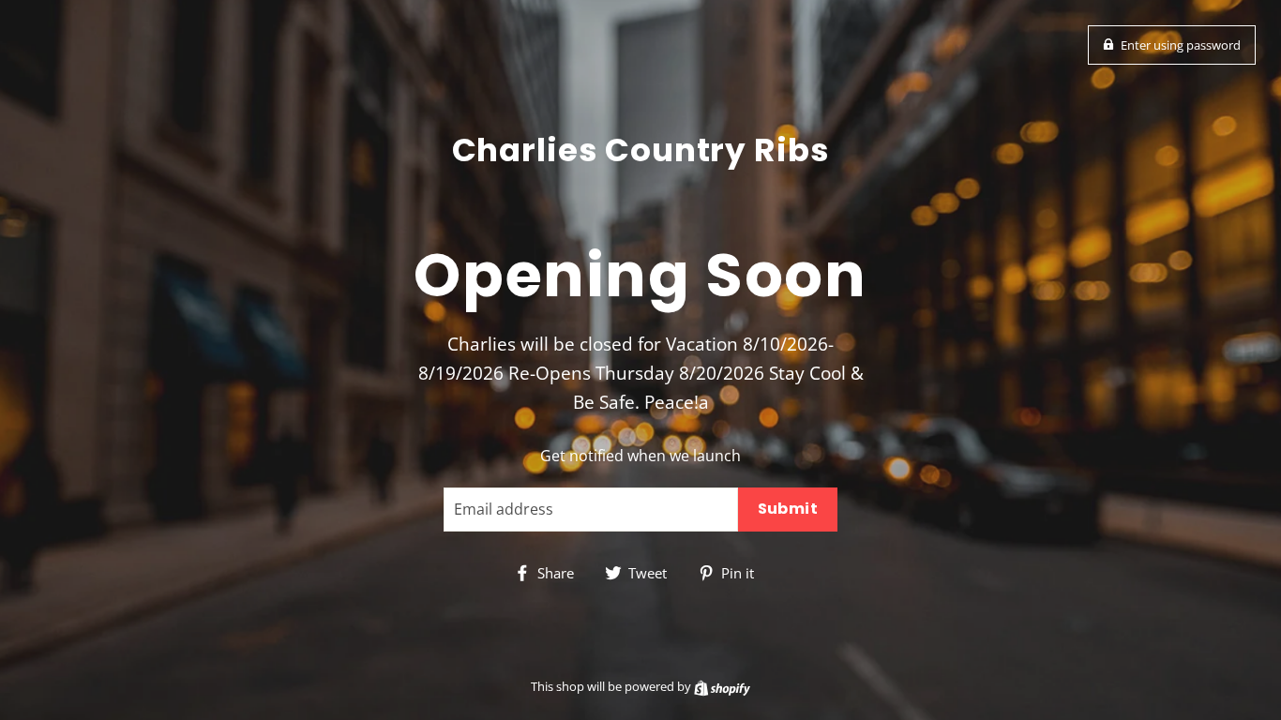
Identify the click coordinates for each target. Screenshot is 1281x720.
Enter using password (1181, 45)
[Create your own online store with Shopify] (722, 686)
